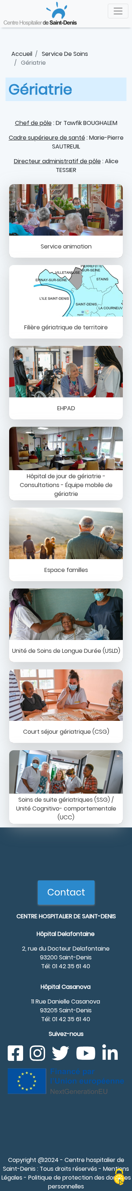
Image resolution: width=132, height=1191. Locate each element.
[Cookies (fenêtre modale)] (119, 1178)
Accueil (21, 54)
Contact (66, 892)
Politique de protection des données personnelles (79, 1182)
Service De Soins (65, 54)
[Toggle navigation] (118, 11)
